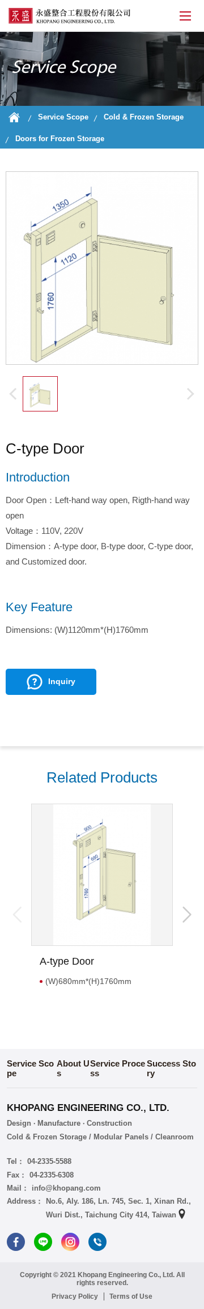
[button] (187, 914)
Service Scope (63, 117)
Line (43, 1242)
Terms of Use (130, 1296)
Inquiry (61, 681)
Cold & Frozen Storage (144, 117)
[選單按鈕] (185, 16)
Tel (97, 1242)
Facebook (16, 1242)
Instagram (70, 1242)
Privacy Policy (75, 1296)
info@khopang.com (66, 1188)
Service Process (117, 1068)
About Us (73, 1068)
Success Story (171, 1068)
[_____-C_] (40, 393)
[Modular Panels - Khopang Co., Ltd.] (69, 16)
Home (14, 117)
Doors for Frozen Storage (59, 138)
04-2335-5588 (49, 1161)
